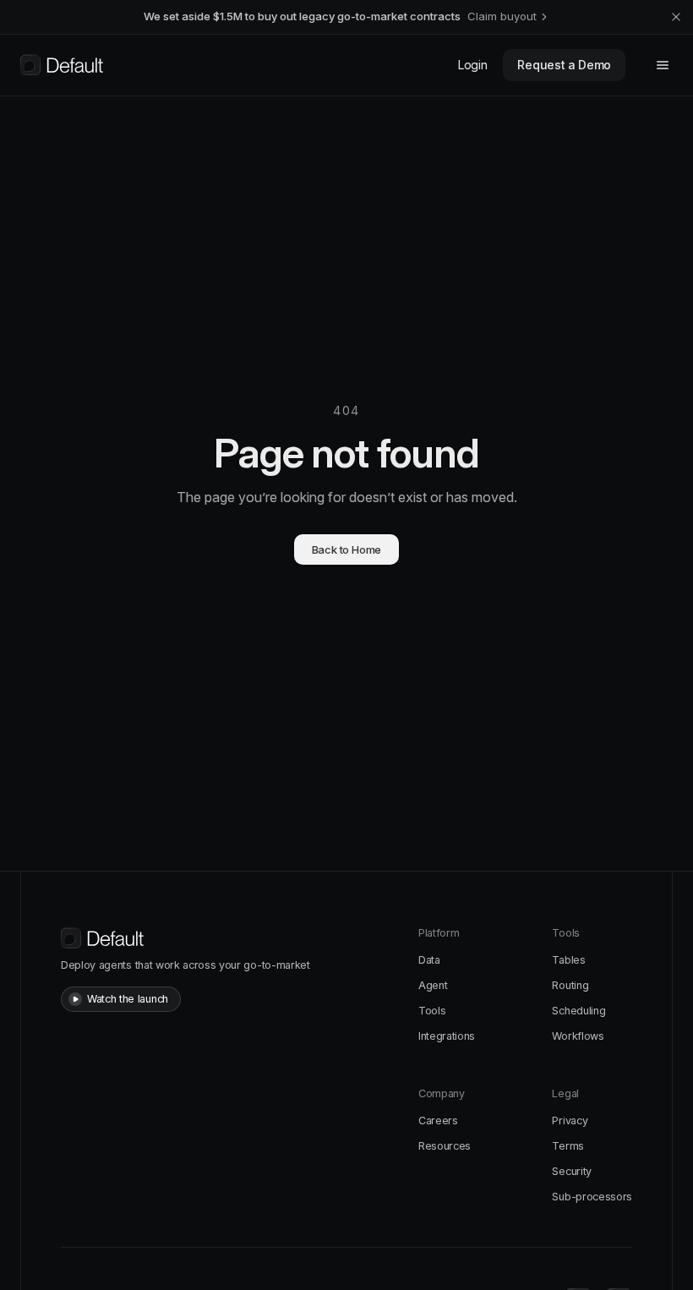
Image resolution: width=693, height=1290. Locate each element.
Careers (438, 1120)
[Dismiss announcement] (676, 17)
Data (429, 960)
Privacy (569, 1120)
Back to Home (347, 549)
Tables (568, 960)
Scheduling (578, 1010)
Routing (570, 985)
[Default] (61, 65)
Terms (567, 1146)
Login (472, 64)
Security (571, 1171)
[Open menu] (662, 65)
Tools (431, 1010)
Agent (432, 985)
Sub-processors (592, 1196)
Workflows (577, 1036)
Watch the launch (127, 998)
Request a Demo (564, 64)
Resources (444, 1146)
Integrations (446, 1036)
